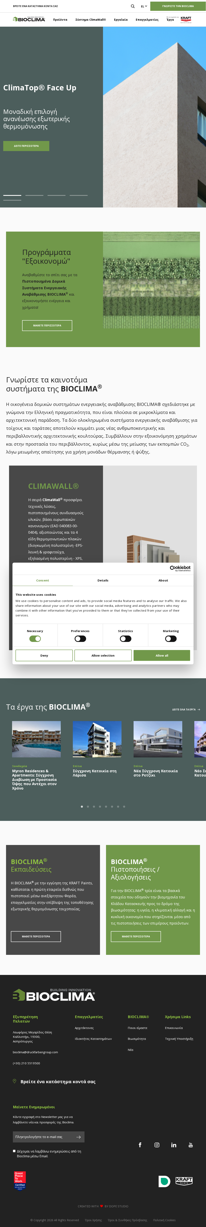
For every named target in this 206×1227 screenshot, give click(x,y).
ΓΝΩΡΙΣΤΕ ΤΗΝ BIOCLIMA (178, 6)
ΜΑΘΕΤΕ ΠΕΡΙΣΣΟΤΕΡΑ (47, 325)
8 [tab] (124, 807)
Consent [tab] (42, 580)
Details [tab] (103, 580)
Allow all (162, 655)
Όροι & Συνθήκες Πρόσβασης (127, 1220)
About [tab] (163, 580)
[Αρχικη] (29, 20)
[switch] (80, 638)
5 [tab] (12, 200)
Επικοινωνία (174, 1028)
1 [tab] (12, 195)
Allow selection (103, 655)
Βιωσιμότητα (137, 1039)
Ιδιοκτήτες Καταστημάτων (93, 1039)
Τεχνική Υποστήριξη (179, 1039)
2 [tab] (34, 195)
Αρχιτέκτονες (84, 1028)
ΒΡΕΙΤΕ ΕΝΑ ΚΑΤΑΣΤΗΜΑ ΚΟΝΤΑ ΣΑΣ (35, 6)
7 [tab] (118, 807)
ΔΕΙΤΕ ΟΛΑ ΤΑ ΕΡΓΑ (184, 709)
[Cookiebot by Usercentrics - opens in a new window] (173, 569)
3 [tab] (56, 195)
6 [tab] (112, 807)
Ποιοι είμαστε (137, 1028)
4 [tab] (79, 195)
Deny (44, 655)
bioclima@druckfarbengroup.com (35, 1052)
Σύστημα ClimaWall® (90, 19)
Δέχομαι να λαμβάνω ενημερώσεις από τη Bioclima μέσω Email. (49, 1153)
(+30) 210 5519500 (26, 1063)
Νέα (130, 1050)
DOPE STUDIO (118, 1206)
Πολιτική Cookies (164, 1220)
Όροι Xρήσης (93, 1220)
